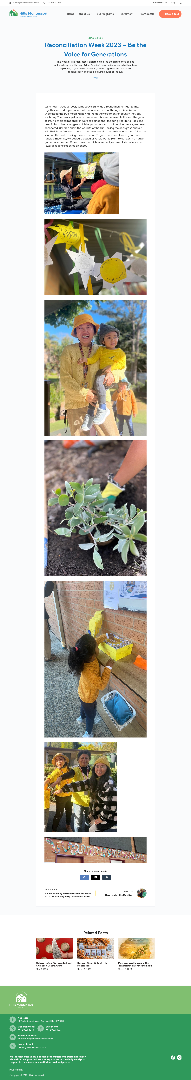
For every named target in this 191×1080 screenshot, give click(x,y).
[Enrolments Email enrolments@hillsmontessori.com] (13, 1037)
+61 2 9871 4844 (54, 2)
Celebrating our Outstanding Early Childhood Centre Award (54, 964)
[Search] (180, 3)
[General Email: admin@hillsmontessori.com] (13, 1046)
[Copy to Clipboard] (106, 877)
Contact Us (147, 14)
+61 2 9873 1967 (54, 1029)
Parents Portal (160, 2)
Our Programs (105, 14)
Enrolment (127, 14)
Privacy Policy (16, 1069)
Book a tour (172, 14)
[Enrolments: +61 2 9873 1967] (40, 1028)
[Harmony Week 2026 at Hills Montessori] (95, 948)
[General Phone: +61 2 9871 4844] (13, 1028)
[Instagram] (179, 1057)
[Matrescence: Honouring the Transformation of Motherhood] (136, 948)
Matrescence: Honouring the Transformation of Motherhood (135, 964)
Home (70, 14)
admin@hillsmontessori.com (26, 2)
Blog (173, 2)
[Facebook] (84, 877)
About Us (84, 14)
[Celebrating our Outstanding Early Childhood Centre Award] (54, 948)
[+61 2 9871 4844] (44, 3)
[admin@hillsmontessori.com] (10, 3)
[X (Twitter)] (95, 877)
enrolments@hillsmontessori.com (35, 1038)
